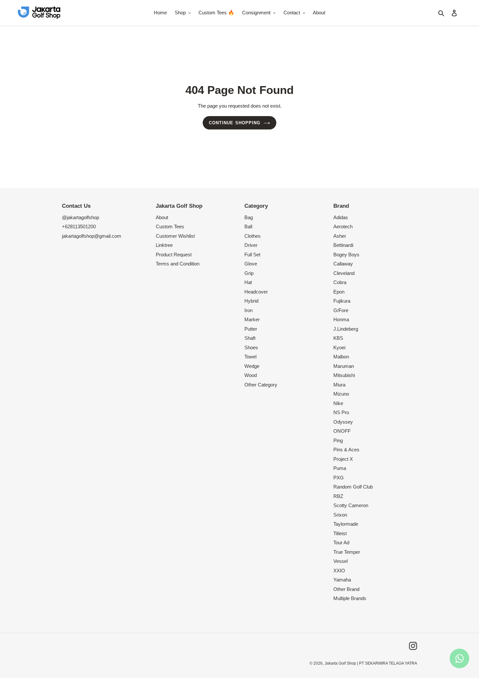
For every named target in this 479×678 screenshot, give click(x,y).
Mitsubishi (344, 375)
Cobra (339, 282)
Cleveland (344, 273)
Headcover (256, 291)
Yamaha (342, 579)
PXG (338, 477)
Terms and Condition (177, 263)
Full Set (252, 254)
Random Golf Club (353, 487)
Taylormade (345, 524)
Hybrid (251, 301)
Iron (248, 310)
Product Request (174, 254)
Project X (343, 459)
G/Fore (340, 310)
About (162, 217)
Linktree (164, 245)
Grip (249, 273)
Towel (250, 356)
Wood (250, 375)
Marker (252, 319)
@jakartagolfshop (80, 217)
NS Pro (341, 412)
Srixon (340, 515)
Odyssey (343, 422)
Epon (338, 291)
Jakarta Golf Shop (340, 663)
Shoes (251, 347)
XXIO (339, 570)
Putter (250, 329)
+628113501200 (79, 226)
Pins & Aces (346, 449)
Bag (248, 217)
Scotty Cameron (350, 505)
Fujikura (341, 301)
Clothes (252, 236)
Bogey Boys (346, 254)
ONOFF (342, 431)
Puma (339, 468)
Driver (250, 245)
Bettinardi (343, 245)
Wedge (251, 366)
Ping (338, 440)
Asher (339, 236)
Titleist (340, 533)
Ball (248, 226)
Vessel (340, 561)
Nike (338, 403)
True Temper (346, 552)
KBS (338, 338)
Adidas (340, 217)
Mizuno (341, 394)
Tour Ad (341, 542)
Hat (248, 282)
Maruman (343, 366)
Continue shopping (234, 122)
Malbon (341, 356)
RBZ (338, 496)
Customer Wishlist (175, 236)
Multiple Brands (349, 598)
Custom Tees (170, 226)
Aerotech (343, 226)
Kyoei (339, 347)
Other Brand (346, 589)
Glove (250, 263)
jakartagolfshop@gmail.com (91, 236)
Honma (341, 319)
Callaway (343, 263)
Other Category (260, 384)
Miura (339, 384)
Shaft (249, 338)
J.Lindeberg (345, 329)
